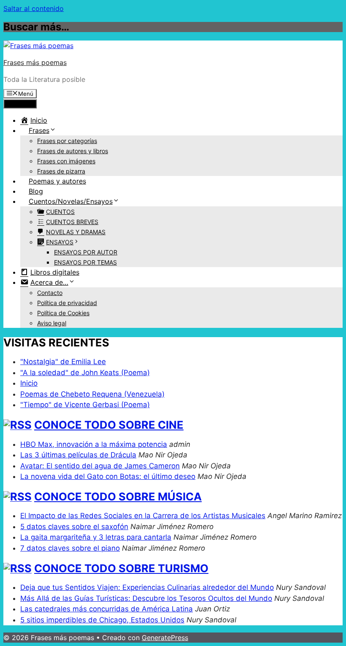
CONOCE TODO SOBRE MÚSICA (118, 496)
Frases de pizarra (61, 171)
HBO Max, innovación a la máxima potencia (93, 444)
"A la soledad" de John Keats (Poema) (85, 372)
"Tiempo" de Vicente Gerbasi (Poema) (85, 404)
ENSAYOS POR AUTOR (85, 252)
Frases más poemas (35, 62)
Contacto (49, 292)
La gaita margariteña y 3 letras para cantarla (95, 537)
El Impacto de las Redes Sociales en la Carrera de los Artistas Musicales (142, 515)
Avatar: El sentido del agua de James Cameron (100, 466)
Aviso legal (51, 323)
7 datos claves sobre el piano (70, 548)
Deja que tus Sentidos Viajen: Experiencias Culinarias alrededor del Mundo (147, 587)
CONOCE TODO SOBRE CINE (109, 424)
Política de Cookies (63, 312)
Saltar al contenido (33, 8)
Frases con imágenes (66, 161)
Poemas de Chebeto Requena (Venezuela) (92, 394)
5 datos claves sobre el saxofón (74, 526)
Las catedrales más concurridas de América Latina (106, 609)
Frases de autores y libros (72, 150)
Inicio (29, 383)
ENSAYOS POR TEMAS (85, 262)
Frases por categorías (67, 140)
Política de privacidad (67, 302)
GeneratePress (165, 637)
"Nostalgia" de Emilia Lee (63, 361)
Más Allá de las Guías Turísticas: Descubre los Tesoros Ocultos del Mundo (146, 598)
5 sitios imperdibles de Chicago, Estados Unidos (102, 620)
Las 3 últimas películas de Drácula (78, 455)
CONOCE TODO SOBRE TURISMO (121, 568)
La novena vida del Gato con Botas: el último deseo (107, 476)
